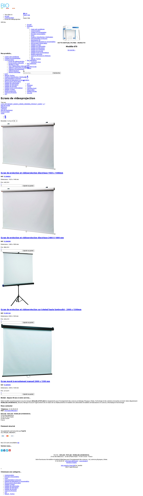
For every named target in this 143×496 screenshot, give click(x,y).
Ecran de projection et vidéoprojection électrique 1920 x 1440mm (32, 173)
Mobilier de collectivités (12, 83)
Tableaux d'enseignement (16, 69)
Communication (9, 60)
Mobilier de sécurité (11, 86)
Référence (4, 107)
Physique (30, 85)
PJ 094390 (7, 241)
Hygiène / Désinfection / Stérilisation (16, 77)
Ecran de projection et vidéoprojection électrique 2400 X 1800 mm (32, 237)
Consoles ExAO (31, 88)
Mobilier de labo (32, 91)
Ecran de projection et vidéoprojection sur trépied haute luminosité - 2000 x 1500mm (41, 309)
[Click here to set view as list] (5, 118)
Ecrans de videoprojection (16, 61)
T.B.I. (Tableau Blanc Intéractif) (18, 66)
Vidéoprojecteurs (14, 71)
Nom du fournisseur (7, 110)
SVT (6, 94)
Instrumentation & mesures (13, 78)
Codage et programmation (12, 58)
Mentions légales (71, 462)
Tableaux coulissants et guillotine (19, 67)
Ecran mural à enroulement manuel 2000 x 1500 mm (25, 381)
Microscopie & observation (13, 81)
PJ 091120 (7, 313)
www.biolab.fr (83, 461)
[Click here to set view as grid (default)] (5, 116)
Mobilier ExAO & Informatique (14, 88)
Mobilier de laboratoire (11, 85)
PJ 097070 (7, 385)
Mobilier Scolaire (10, 89)
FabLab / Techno (9, 75)
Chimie (29, 87)
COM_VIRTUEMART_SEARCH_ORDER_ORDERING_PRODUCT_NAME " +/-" (23, 104)
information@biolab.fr (11, 410)
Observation (31, 90)
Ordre (2, 113)
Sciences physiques (11, 92)
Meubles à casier (14, 64)
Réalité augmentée (10, 91)
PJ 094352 (7, 176)
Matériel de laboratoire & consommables (17, 80)
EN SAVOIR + (71, 50)
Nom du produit (5, 105)
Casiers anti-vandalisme (12, 56)
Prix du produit (5, 112)
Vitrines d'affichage (14, 72)
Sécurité (29, 93)
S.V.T (28, 83)
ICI (18, 442)
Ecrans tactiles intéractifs (16, 63)
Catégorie (4, 108)
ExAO (6, 74)
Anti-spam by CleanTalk (68, 465)
